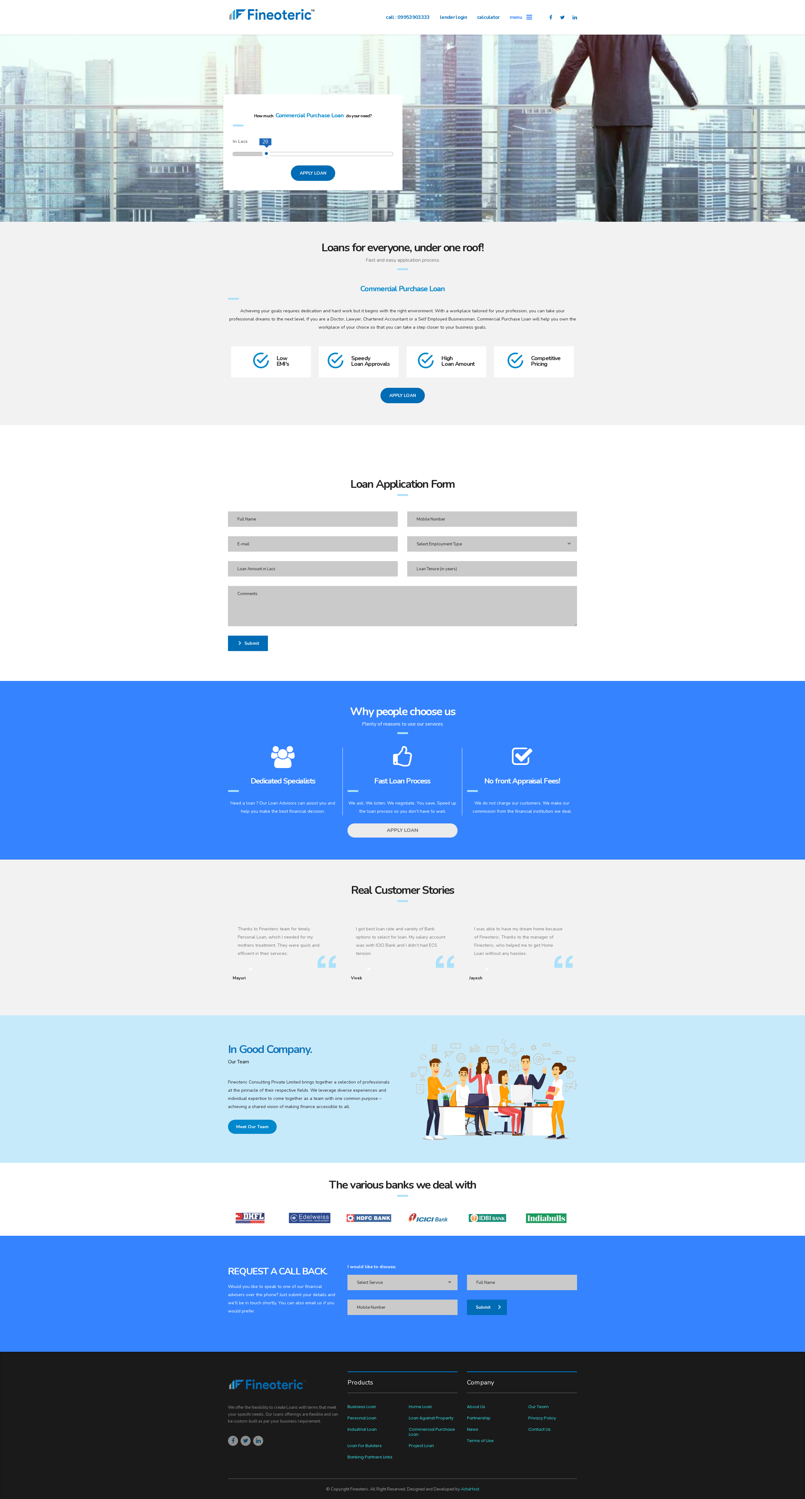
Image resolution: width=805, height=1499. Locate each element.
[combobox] (492, 544)
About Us (476, 1406)
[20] (266, 153)
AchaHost (470, 1489)
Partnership (479, 1418)
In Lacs (240, 141)
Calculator (488, 17)
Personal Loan (361, 1418)
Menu (518, 17)
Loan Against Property (431, 1418)
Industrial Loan (362, 1429)
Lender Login (453, 17)
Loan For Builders (364, 1445)
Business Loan (361, 1406)
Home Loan (420, 1406)
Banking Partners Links (369, 1457)
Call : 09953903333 (408, 17)
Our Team (538, 1406)
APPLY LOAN (313, 173)
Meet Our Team (252, 1127)
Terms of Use (480, 1440)
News (472, 1429)
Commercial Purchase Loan (432, 1432)
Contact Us (539, 1429)
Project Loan (421, 1445)
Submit (251, 643)
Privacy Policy (542, 1418)
